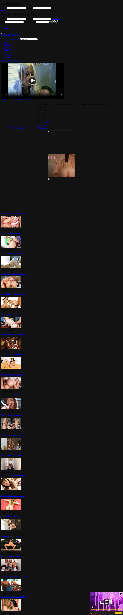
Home (6, 42)
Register (9, 28)
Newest (6, 44)
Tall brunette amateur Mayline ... (13, 354)
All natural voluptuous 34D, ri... (12, 536)
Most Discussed (8, 52)
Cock (45, 122)
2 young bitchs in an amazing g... (13, 294)
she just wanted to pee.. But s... (12, 455)
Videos (8, 39)
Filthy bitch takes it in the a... (11, 415)
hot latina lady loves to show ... (12, 516)
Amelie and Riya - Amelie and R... (13, 597)
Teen (48, 122)
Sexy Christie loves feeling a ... (12, 233)
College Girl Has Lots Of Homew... (13, 213)
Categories (7, 45)
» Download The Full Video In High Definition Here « (16, 99)
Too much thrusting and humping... (14, 577)
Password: (29, 8)
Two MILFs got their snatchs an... (13, 274)
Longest (6, 50)
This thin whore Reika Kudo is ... (13, 395)
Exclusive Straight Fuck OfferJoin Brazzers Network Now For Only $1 (12, 61)
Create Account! (56, 19)
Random (6, 54)
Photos (12, 39)
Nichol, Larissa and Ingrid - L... (12, 556)
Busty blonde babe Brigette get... (13, 375)
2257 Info (39, 127)
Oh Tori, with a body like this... (12, 254)
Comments (4, 103)
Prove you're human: (30, 22)
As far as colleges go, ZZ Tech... (12, 314)
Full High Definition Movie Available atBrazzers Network (18, 127)
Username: (4, 8)
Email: (2, 22)
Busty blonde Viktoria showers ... (13, 496)
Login (2, 10)
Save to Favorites (42, 125)
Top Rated (7, 47)
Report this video (41, 128)
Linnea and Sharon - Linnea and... (14, 334)
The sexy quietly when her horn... (13, 435)
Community (7, 57)
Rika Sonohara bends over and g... (14, 476)
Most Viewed (8, 49)
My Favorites (8, 55)
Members (17, 39)
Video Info (4, 101)
